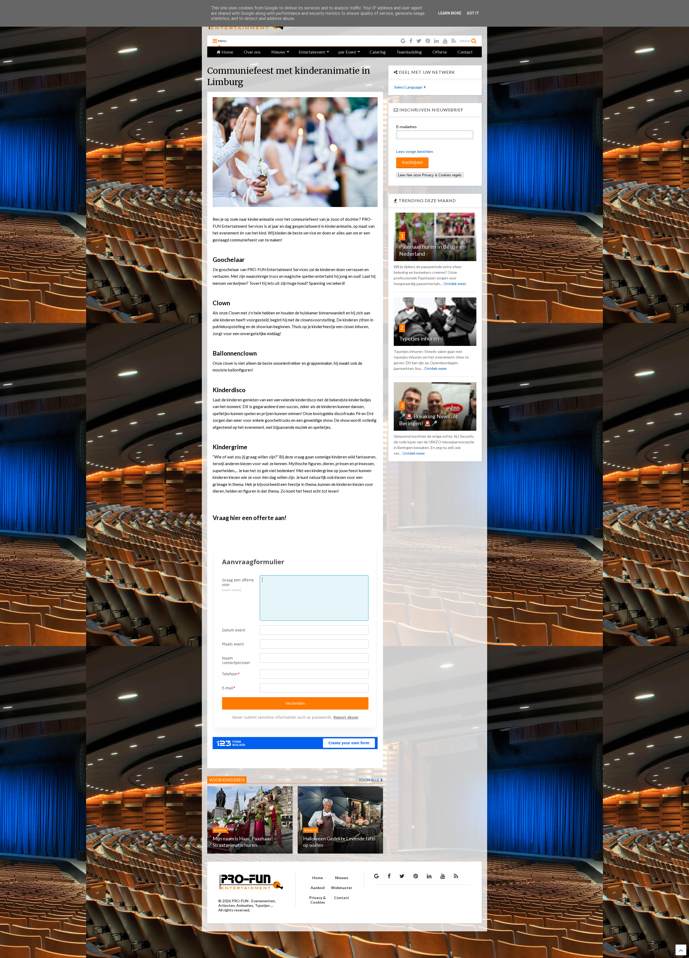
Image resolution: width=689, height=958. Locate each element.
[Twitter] (418, 40)
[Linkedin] (436, 40)
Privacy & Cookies (317, 899)
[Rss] (453, 40)
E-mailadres (406, 127)
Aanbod (318, 887)
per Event (347, 51)
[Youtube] (445, 40)
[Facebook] (410, 40)
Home (227, 51)
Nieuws (278, 51)
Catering (378, 51)
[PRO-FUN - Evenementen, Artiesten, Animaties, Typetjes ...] (246, 28)
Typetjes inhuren (419, 338)
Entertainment (312, 51)
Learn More (449, 13)
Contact (465, 51)
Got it (473, 13)
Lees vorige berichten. (415, 151)
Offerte (440, 51)
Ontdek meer (455, 283)
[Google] (403, 40)
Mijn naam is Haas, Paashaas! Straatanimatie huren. (243, 842)
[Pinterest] (428, 40)
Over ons (252, 51)
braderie (220, 830)
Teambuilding (409, 51)
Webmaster (341, 887)
